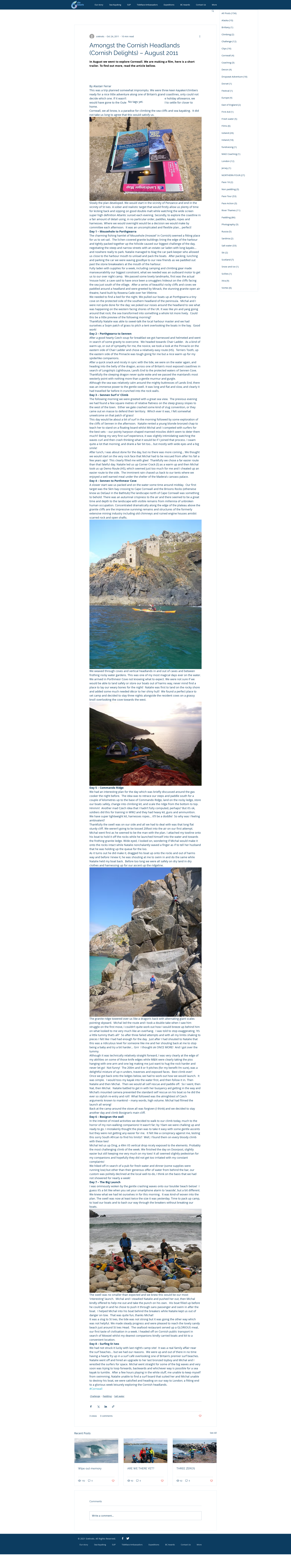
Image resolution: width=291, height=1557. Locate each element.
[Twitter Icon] (127, 1538)
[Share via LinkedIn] (105, 1406)
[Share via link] (113, 1406)
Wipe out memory (90, 1468)
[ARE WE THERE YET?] (145, 1450)
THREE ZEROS (185, 1468)
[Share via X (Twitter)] (98, 1406)
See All (213, 1432)
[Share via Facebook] (90, 1406)
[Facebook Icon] (122, 1538)
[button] (212, 11)
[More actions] (200, 36)
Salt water (119, 1396)
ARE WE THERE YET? (140, 1468)
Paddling (107, 1396)
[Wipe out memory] (96, 1450)
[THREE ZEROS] (195, 1450)
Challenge (95, 1396)
